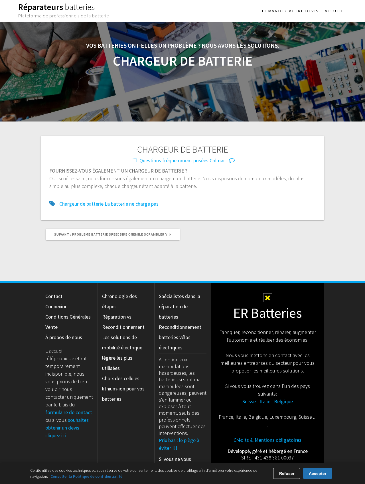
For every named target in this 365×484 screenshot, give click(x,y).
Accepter (317, 473)
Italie (264, 401)
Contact (53, 296)
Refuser (286, 473)
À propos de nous (63, 337)
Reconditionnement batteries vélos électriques (180, 337)
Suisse (249, 401)
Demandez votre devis (290, 10)
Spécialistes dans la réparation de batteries (179, 306)
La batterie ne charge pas (132, 204)
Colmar (217, 160)
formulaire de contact (68, 412)
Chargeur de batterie (81, 204)
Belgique (283, 401)
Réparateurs (56, 7)
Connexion (56, 306)
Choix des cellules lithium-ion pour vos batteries (123, 388)
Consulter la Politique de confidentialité (86, 476)
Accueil (334, 10)
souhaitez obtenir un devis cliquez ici (67, 428)
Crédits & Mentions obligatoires (267, 440)
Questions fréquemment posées (173, 160)
